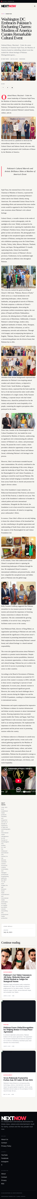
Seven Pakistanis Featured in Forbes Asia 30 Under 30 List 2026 (18, 1079)
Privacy (3, 1180)
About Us (4, 1139)
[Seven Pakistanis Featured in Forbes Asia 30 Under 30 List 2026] (18, 1061)
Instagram (4, 1161)
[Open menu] (34, 6)
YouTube (4, 1155)
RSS (2, 1184)
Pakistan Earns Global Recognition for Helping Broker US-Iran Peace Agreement (18, 1029)
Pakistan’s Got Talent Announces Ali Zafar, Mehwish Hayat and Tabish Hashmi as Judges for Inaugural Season (18, 978)
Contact (4, 1143)
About (3, 1174)
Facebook (4, 1158)
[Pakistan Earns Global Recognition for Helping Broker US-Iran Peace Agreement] (18, 1011)
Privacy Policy (6, 1146)
